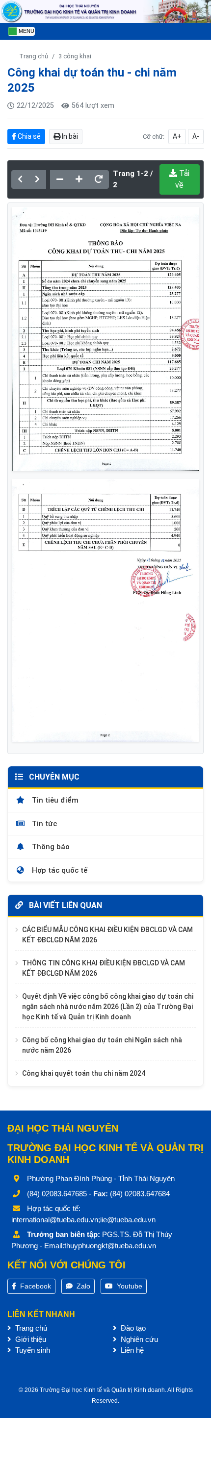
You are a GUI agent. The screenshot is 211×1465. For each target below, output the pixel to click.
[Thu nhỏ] (60, 179)
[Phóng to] (79, 179)
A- (195, 136)
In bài (69, 136)
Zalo (82, 1286)
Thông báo (50, 846)
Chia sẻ (28, 136)
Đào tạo (132, 1328)
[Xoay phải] (98, 179)
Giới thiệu (29, 1339)
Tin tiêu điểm (54, 800)
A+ (177, 136)
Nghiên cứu (138, 1339)
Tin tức (43, 823)
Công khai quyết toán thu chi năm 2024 (83, 1073)
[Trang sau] (37, 179)
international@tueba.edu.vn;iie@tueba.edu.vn (83, 1219)
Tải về (182, 179)
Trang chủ (33, 56)
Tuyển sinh (31, 1350)
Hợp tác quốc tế (58, 870)
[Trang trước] (20, 179)
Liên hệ (131, 1350)
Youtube (128, 1286)
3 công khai (74, 56)
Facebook (34, 1286)
